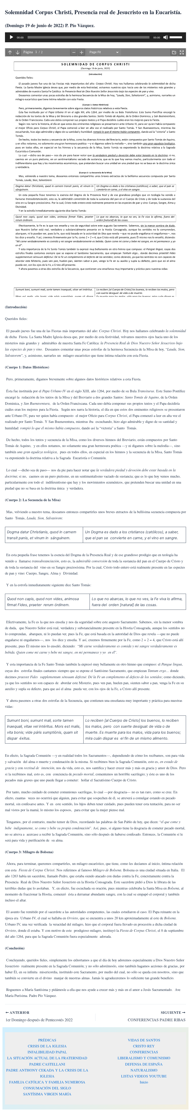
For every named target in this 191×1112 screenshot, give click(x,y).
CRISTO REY (144, 1046)
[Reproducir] (11, 37)
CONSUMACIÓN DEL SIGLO (47, 1088)
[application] (95, 37)
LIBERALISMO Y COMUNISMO (144, 1058)
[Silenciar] (165, 37)
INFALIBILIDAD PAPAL (47, 1052)
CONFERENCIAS (144, 1052)
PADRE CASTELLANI (47, 1064)
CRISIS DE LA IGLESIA (47, 1046)
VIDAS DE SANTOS (144, 1040)
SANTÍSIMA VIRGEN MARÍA (47, 1094)
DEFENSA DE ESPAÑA (144, 1064)
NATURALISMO (144, 1070)
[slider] (177, 36)
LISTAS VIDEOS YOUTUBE (144, 1076)
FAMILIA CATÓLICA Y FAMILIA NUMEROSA (47, 1082)
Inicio (144, 1082)
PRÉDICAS (47, 1040)
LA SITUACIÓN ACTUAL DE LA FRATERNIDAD (47, 1058)
